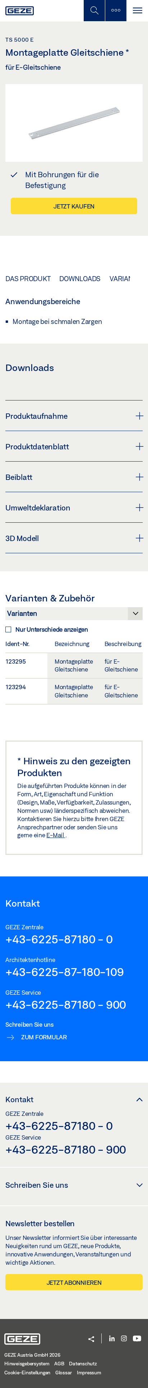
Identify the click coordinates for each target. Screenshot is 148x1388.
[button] (91, 1340)
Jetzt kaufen (74, 206)
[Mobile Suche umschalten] (94, 10)
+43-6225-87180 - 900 (65, 1004)
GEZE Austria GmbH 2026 (32, 1355)
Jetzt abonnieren (74, 1282)
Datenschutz (83, 1363)
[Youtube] (137, 1339)
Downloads (80, 279)
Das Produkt (27, 279)
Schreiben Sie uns (36, 1185)
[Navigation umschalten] (137, 10)
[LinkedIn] (112, 1339)
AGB (59, 1363)
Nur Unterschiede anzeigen (51, 629)
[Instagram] (124, 1339)
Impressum (89, 1372)
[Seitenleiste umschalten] (115, 10)
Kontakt (19, 1099)
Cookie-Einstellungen (27, 1372)
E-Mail (55, 835)
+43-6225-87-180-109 (64, 971)
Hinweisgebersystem (27, 1363)
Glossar (63, 1372)
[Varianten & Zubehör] (74, 615)
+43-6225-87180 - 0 (59, 939)
